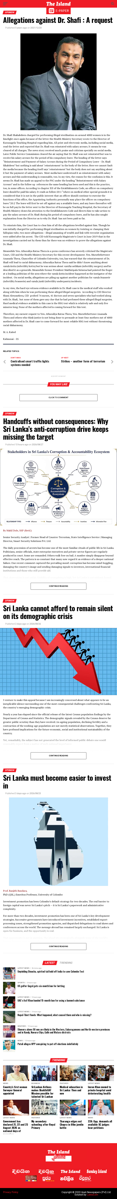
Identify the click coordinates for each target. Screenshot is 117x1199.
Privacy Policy (10, 1192)
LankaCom (92, 1194)
